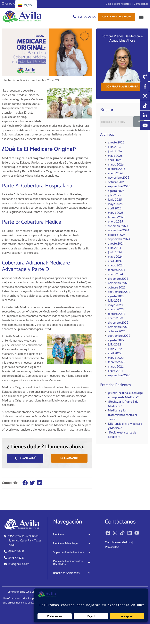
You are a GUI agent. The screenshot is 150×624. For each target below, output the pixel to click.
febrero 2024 (116, 269)
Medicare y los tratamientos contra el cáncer (122, 415)
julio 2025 (114, 195)
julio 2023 (114, 300)
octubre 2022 (117, 331)
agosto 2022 (116, 340)
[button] (141, 17)
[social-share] (25, 482)
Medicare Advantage (65, 543)
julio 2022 (114, 344)
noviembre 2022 (118, 326)
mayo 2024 (115, 256)
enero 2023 (115, 318)
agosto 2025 (116, 190)
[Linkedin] (130, 533)
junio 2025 (115, 199)
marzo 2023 (116, 309)
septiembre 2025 (119, 186)
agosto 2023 (116, 296)
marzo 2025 (116, 212)
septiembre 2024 (119, 239)
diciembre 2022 (118, 322)
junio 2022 (115, 349)
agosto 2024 (116, 243)
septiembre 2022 (119, 335)
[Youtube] (137, 533)
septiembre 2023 (119, 291)
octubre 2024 (117, 234)
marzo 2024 (116, 265)
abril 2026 (114, 160)
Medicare (58, 534)
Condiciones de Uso (118, 542)
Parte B (10, 222)
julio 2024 (114, 247)
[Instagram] (115, 533)
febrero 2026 (116, 168)
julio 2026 (114, 147)
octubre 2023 (117, 287)
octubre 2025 (117, 182)
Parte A (10, 185)
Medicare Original (52, 149)
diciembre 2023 (118, 278)
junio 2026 (115, 151)
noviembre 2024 (118, 230)
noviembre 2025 (118, 177)
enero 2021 (115, 370)
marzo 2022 (116, 357)
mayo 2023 (115, 305)
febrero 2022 (116, 362)
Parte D (40, 269)
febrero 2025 (116, 217)
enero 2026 (115, 173)
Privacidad (112, 547)
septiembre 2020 (119, 375)
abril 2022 (114, 353)
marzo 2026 (116, 164)
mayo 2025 (115, 204)
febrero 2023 (116, 313)
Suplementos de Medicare (68, 552)
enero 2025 (115, 221)
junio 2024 (115, 252)
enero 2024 (115, 274)
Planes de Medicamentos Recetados (68, 563)
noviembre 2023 (118, 283)
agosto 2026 (116, 142)
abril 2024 (114, 261)
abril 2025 (114, 208)
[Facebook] (108, 533)
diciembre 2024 (118, 226)
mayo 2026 (115, 155)
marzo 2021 (116, 366)
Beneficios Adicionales (66, 573)
